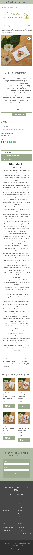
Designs (9, 30)
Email (5, 467)
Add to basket (19, 115)
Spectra (20, 549)
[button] (29, 25)
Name (5, 461)
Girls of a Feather (19, 30)
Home (3, 30)
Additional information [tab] (11, 156)
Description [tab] (7, 152)
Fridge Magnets (10, 129)
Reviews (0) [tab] (7, 159)
